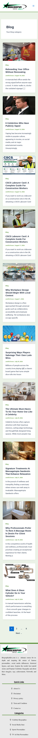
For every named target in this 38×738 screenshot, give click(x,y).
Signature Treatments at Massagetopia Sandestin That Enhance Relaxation (18, 471)
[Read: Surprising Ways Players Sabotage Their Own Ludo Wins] (19, 335)
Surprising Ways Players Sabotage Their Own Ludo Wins (18, 355)
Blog (7, 65)
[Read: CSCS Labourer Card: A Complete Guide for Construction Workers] (19, 165)
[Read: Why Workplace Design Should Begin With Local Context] (19, 272)
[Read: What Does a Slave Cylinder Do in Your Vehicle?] (19, 572)
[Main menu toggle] (33, 5)
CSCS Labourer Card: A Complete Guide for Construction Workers (17, 185)
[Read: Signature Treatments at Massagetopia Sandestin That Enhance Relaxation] (19, 451)
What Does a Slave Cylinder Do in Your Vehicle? (15, 593)
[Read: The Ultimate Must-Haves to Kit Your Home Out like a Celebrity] (19, 391)
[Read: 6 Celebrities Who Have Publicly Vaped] (19, 105)
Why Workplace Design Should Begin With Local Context (17, 293)
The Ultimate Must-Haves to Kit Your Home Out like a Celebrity (18, 412)
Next (19, 633)
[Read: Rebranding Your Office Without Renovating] (19, 51)
